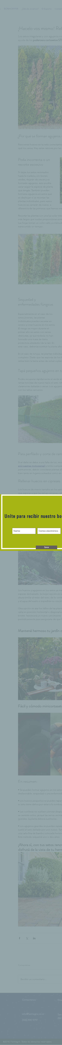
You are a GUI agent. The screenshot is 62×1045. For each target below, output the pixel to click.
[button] (46, 547)
